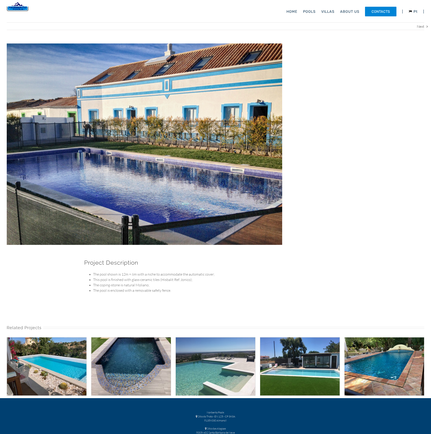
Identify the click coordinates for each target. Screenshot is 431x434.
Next (420, 26)
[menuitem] (294, 11)
